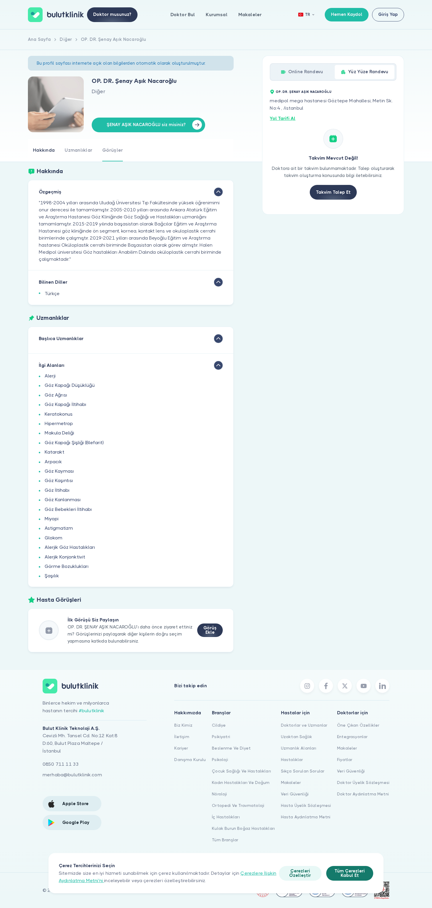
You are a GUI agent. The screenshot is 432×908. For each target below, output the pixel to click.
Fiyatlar (344, 759)
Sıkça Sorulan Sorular (302, 771)
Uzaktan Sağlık (296, 736)
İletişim (181, 736)
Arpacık (53, 461)
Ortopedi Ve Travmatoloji (238, 805)
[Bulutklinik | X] (345, 686)
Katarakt (54, 452)
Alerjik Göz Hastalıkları (70, 547)
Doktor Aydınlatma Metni (363, 794)
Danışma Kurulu (190, 759)
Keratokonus (59, 414)
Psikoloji (220, 759)
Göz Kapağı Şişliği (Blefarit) (74, 442)
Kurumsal (216, 14)
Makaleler (250, 14)
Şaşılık (52, 575)
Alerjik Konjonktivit (65, 557)
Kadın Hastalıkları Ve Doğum (240, 782)
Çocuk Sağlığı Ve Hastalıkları (241, 771)
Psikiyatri (221, 736)
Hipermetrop (59, 423)
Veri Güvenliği (295, 794)
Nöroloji (219, 794)
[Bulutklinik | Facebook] (326, 686)
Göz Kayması (59, 471)
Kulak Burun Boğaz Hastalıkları (243, 828)
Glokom (53, 538)
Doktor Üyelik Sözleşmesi (363, 782)
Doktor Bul (182, 14)
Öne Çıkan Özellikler (358, 725)
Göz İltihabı (57, 490)
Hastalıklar (292, 759)
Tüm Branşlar (225, 839)
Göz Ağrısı (56, 395)
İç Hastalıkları (226, 817)
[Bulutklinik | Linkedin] (382, 686)
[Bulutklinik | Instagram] (307, 686)
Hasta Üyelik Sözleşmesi (306, 805)
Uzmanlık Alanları (299, 748)
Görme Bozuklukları (67, 566)
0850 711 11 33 (61, 764)
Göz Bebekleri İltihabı (68, 509)
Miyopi (51, 518)
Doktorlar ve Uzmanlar (304, 725)
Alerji (50, 376)
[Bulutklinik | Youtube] (363, 686)
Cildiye (219, 725)
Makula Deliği (59, 433)
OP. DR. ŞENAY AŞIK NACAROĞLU (303, 92)
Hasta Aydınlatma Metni (306, 817)
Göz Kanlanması (63, 499)
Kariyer (181, 748)
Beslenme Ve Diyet (231, 748)
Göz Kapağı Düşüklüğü (70, 385)
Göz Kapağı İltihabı (65, 404)
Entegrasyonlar (352, 736)
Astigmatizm (59, 528)
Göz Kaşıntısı (59, 480)
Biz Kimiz (183, 725)
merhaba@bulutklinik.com (72, 774)
